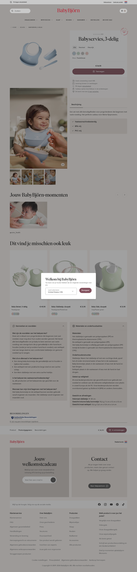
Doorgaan (85, 290)
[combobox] (61, 291)
